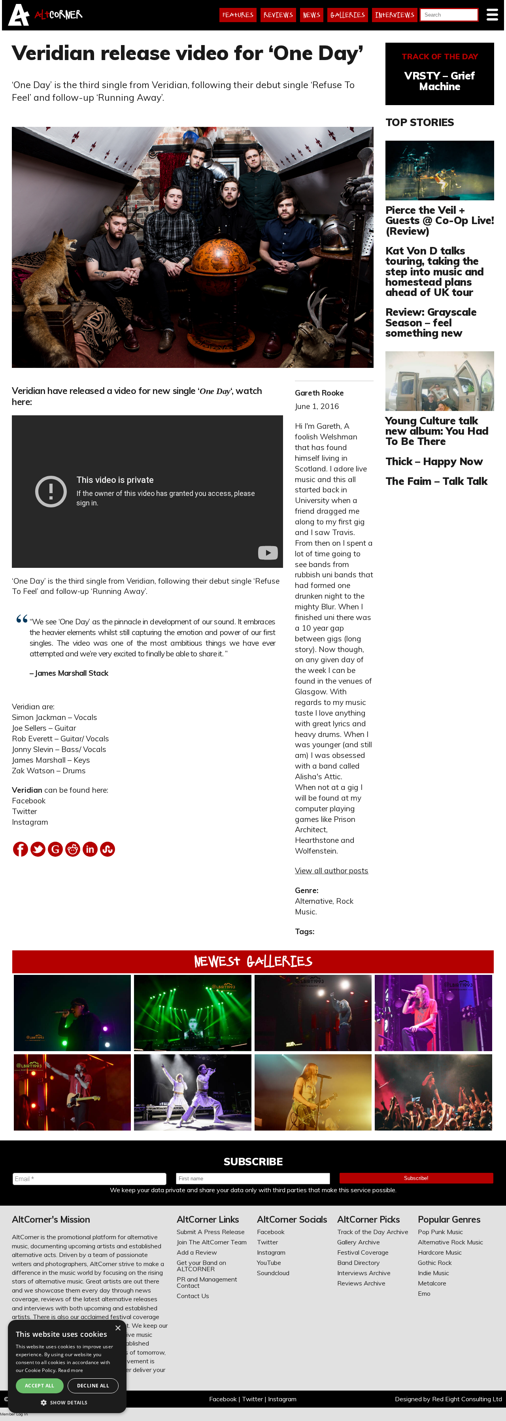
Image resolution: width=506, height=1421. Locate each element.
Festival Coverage (363, 1252)
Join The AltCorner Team (212, 1242)
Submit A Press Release (211, 1232)
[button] (67, 1401)
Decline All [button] (93, 1385)
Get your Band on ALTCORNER (201, 1266)
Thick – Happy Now (434, 461)
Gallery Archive (358, 1242)
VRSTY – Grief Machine (439, 80)
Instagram (30, 822)
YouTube (269, 1262)
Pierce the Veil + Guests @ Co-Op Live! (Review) (439, 220)
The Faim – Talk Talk (436, 481)
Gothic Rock (435, 1262)
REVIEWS (278, 15)
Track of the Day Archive (372, 1232)
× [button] (118, 1328)
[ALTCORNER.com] (19, 23)
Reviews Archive (361, 1283)
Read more (70, 1370)
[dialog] (67, 1366)
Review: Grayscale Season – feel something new (430, 322)
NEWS (311, 15)
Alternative (313, 901)
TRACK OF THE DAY (440, 56)
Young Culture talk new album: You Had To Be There (437, 431)
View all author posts (331, 870)
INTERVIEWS (394, 15)
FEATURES (238, 15)
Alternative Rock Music (450, 1242)
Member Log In (14, 1414)
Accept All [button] (40, 1385)
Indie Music (433, 1273)
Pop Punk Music (440, 1232)
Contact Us (193, 1296)
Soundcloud (273, 1273)
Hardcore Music (440, 1252)
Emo (424, 1293)
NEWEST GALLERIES (253, 961)
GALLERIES (347, 15)
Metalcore (432, 1283)
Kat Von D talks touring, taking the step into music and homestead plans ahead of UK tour (434, 271)
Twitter (24, 811)
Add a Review (197, 1252)
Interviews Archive (364, 1273)
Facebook (28, 800)
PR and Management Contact (207, 1282)
